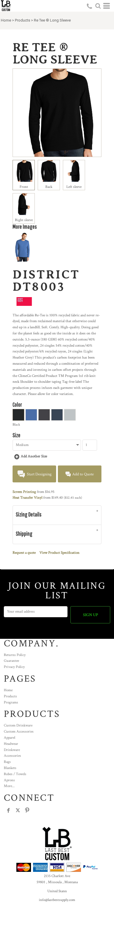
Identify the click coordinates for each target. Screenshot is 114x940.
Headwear (11, 743)
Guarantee (11, 660)
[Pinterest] (27, 810)
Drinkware (12, 749)
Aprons (9, 780)
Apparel (9, 737)
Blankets (10, 768)
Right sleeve (24, 220)
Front (24, 186)
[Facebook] (8, 810)
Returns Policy (15, 654)
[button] (98, 6)
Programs (11, 702)
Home (6, 20)
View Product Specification (59, 552)
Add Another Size (34, 456)
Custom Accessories (19, 731)
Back (48, 186)
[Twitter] (18, 810)
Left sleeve (74, 186)
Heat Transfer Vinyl (27, 497)
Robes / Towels (15, 774)
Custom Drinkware (18, 725)
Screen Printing (24, 491)
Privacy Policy (14, 666)
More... (9, 786)
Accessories (12, 755)
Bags (7, 761)
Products (22, 20)
